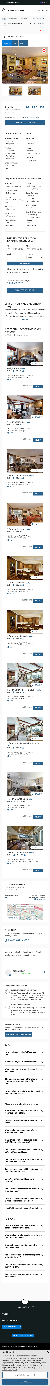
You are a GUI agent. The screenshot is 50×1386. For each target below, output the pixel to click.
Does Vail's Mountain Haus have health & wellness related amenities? (22, 1199)
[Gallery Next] (46, 90)
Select (38, 386)
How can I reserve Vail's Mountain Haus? (20, 1053)
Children (29, 254)
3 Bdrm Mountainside (17, 636)
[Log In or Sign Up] (43, 10)
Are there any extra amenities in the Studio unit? (21, 1275)
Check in (10, 246)
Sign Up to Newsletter (12, 1327)
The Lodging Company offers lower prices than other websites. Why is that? (21, 1081)
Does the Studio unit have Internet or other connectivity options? (22, 1226)
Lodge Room (13, 368)
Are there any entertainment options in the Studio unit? (23, 1265)
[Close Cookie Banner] (47, 1352)
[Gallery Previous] (4, 90)
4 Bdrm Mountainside (17, 799)
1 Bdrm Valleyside (16, 422)
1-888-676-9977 (15, 283)
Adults (9, 254)
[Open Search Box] (47, 10)
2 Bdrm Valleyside (16, 529)
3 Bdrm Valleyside (16, 583)
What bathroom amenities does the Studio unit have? (21, 1246)
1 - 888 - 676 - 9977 (25, 1307)
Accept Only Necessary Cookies (25, 1375)
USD (44, 3)
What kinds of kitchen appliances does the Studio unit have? (22, 1236)
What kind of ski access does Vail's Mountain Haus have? (21, 1131)
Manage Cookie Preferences (23, 1335)
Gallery (38, 363)
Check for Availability (25, 123)
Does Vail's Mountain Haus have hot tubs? (21, 1121)
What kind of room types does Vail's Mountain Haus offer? (21, 1111)
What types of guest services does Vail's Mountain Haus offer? (21, 1141)
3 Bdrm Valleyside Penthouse (21, 690)
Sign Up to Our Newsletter (19, 1034)
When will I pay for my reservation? (21, 1062)
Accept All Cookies (25, 1382)
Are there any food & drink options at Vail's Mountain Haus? (22, 1160)
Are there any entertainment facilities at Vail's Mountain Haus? (22, 1151)
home (4, 18)
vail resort (13, 18)
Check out (30, 246)
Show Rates (25, 263)
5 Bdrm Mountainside (17, 852)
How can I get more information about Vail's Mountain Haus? (22, 1092)
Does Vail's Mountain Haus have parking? (19, 1180)
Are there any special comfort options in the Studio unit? (22, 1256)
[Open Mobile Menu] (39, 10)
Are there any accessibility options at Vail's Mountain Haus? (22, 1170)
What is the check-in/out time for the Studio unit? (22, 1070)
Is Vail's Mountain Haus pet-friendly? (21, 1208)
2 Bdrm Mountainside (17, 475)
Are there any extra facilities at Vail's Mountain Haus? (22, 1190)
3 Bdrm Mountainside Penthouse (23, 743)
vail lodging (24, 18)
